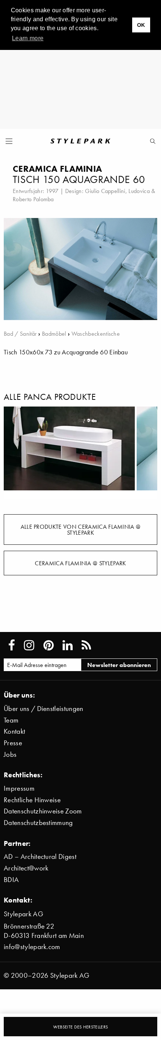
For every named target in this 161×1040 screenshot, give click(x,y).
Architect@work (26, 868)
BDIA (11, 879)
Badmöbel (54, 333)
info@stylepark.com (32, 946)
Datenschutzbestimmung (38, 822)
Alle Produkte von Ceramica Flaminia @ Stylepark (81, 529)
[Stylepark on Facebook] (11, 645)
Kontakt (14, 731)
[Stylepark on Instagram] (29, 645)
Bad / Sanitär (20, 333)
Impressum (19, 788)
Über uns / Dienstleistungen (43, 708)
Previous (14, 453)
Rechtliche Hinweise (32, 800)
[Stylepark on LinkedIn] (67, 645)
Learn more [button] (27, 38)
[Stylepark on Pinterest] (48, 645)
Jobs (10, 754)
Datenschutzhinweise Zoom (43, 811)
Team (11, 720)
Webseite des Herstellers (80, 1027)
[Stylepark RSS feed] (86, 645)
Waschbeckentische (96, 333)
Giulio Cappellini (105, 191)
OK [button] (141, 25)
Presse (13, 743)
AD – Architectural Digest (40, 856)
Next (146, 453)
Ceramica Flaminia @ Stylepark (80, 563)
